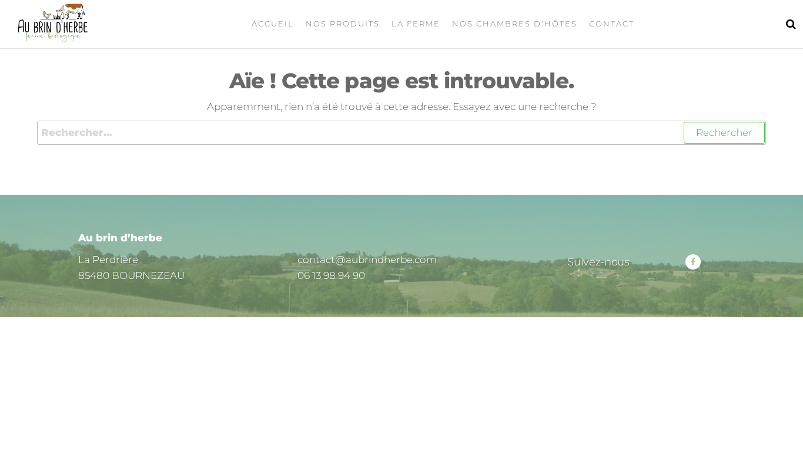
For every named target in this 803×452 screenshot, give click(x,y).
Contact (611, 23)
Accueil (273, 23)
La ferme (416, 23)
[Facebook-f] (693, 262)
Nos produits (343, 23)
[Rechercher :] (401, 133)
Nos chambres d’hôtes (514, 23)
